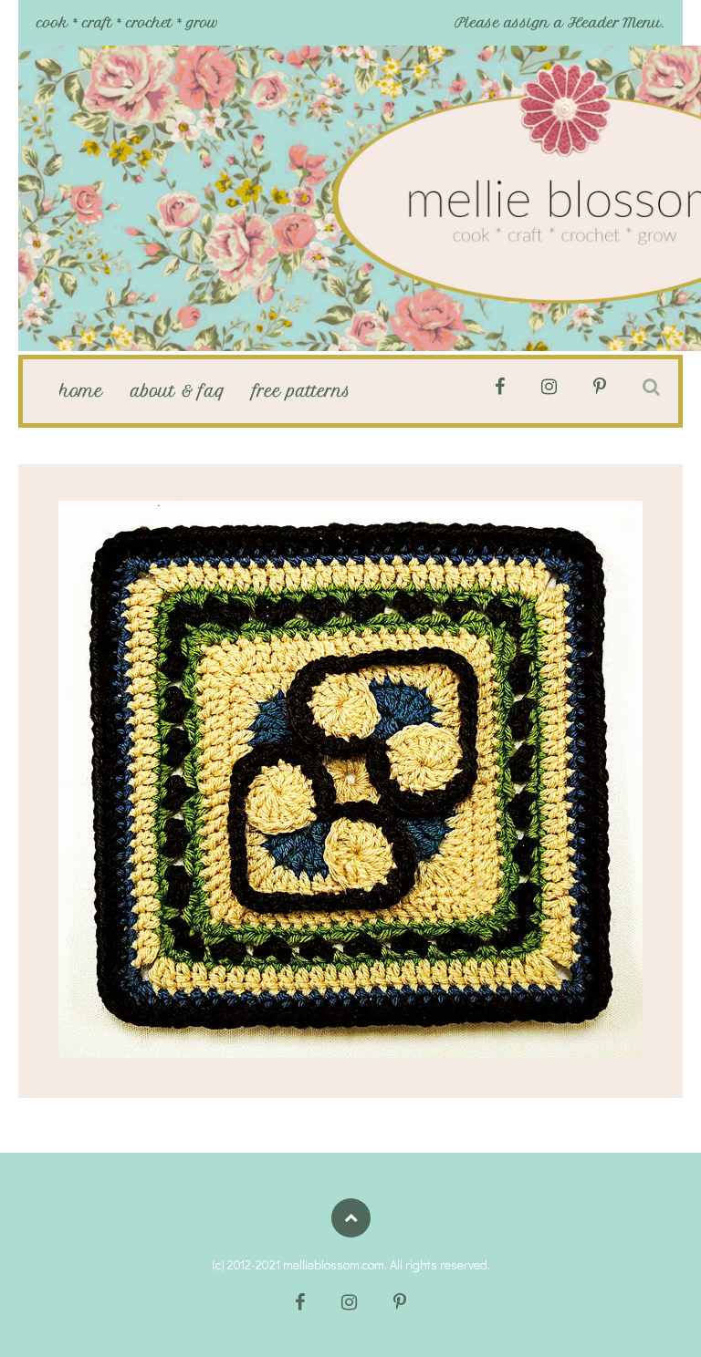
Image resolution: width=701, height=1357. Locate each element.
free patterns (301, 391)
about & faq (178, 391)
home (81, 391)
